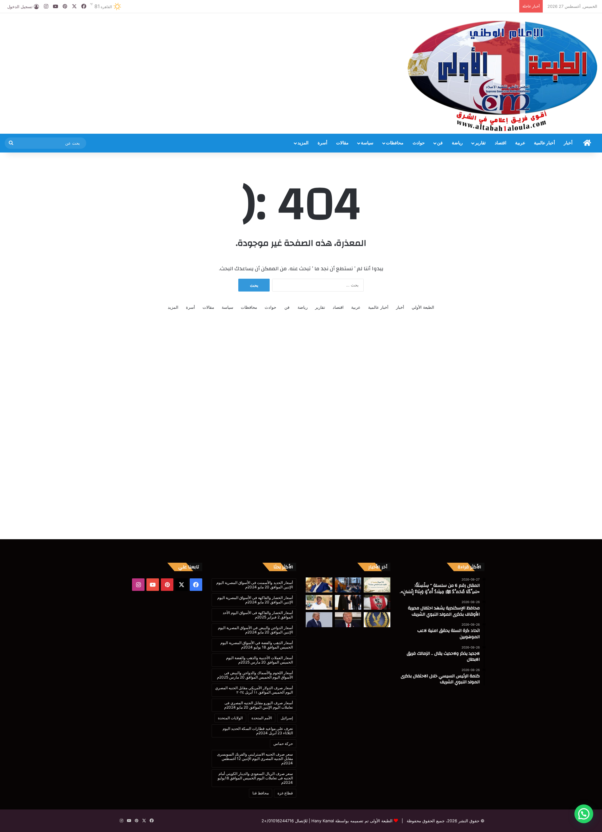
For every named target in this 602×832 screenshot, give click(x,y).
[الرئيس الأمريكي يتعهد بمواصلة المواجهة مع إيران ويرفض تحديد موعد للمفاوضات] (348, 619)
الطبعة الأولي (423, 307)
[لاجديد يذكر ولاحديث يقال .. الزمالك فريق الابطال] (377, 602)
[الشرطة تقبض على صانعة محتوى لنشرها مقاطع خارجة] (377, 619)
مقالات (342, 143)
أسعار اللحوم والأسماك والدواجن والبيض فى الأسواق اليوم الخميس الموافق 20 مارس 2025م (255, 675)
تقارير (480, 143)
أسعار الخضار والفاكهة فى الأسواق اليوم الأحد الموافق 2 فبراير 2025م (258, 614)
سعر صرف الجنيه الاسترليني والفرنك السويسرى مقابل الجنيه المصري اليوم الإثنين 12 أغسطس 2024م (255, 758)
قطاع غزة (285, 793)
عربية (520, 143)
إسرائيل (287, 718)
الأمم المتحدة (261, 718)
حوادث (419, 143)
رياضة (457, 143)
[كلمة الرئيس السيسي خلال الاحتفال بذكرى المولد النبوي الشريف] (348, 602)
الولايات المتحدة (230, 718)
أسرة (322, 143)
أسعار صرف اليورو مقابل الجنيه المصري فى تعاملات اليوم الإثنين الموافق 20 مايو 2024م (258, 705)
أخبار (568, 143)
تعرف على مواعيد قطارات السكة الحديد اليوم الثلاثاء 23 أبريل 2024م (258, 730)
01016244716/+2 (277, 820)
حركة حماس (283, 743)
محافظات (395, 143)
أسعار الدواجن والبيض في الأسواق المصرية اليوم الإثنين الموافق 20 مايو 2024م (255, 629)
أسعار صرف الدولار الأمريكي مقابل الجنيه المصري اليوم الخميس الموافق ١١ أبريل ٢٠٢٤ (254, 690)
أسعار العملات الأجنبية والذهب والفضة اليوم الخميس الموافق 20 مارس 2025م (259, 659)
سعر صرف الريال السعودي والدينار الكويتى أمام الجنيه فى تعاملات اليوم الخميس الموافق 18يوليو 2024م (255, 778)
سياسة (367, 143)
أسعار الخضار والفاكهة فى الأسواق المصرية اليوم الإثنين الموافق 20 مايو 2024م (255, 599)
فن (440, 143)
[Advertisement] (201, 33)
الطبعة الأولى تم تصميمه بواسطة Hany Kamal (351, 820)
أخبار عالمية (544, 143)
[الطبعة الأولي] (502, 75)
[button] (583, 813)
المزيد (303, 143)
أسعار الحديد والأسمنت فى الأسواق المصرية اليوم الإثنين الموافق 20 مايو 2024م (254, 584)
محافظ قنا (260, 793)
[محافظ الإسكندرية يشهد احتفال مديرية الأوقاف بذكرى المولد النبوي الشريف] (348, 584)
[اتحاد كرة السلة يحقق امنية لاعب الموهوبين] (319, 584)
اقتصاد (500, 143)
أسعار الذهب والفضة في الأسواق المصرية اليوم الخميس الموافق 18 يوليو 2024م (256, 644)
